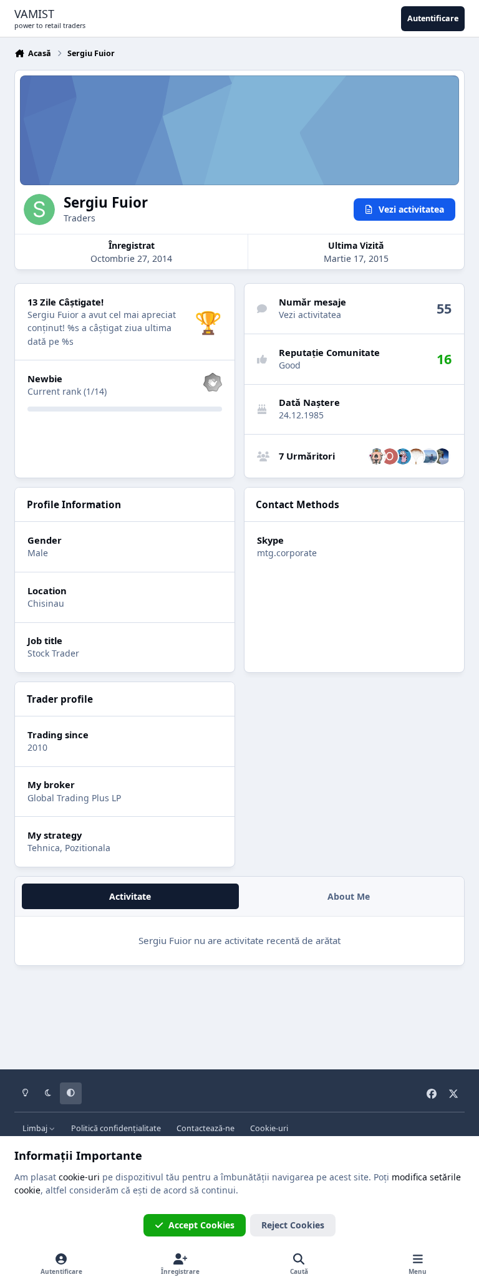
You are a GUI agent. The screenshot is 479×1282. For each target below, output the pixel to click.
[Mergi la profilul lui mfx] (429, 456)
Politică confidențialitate (116, 1128)
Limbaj (35, 1128)
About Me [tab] (348, 896)
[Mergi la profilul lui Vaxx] (416, 456)
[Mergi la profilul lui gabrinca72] (377, 456)
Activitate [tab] (130, 896)
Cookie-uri (269, 1128)
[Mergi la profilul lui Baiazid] (403, 456)
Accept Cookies (201, 1225)
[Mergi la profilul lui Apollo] (442, 456)
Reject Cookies (292, 1225)
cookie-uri (79, 1177)
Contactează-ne (206, 1128)
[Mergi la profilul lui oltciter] (390, 456)
